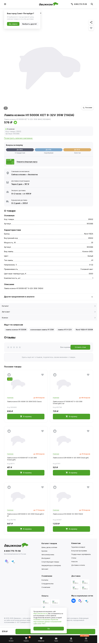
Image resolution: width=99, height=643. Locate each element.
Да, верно (13, 24)
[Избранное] (91, 28)
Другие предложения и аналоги (19, 297)
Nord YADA (88, 234)
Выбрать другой (29, 24)
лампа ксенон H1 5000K (16, 330)
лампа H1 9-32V (65, 330)
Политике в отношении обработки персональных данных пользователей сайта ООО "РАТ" (47, 622)
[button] (24, 122)
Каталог (5, 306)
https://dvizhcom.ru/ (40, 613)
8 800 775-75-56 (80, 4)
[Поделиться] (91, 22)
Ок (48, 629)
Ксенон (5, 318)
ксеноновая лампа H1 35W (42, 330)
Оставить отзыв (80, 347)
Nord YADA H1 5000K (84, 330)
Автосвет (6, 312)
